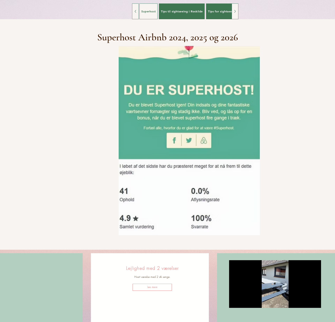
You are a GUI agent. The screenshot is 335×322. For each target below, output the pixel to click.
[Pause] (233, 303)
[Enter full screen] (316, 303)
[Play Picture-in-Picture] (310, 303)
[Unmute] (239, 303)
